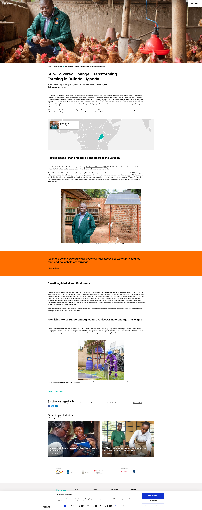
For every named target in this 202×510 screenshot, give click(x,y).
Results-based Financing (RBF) (96, 167)
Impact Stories (58, 66)
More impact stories (55, 418)
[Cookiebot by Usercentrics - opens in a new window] (46, 507)
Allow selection (153, 500)
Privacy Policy (137, 403)
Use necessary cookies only (152, 505)
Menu (197, 3)
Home (49, 66)
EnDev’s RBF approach (56, 391)
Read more (54, 454)
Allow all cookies (152, 495)
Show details (118, 506)
